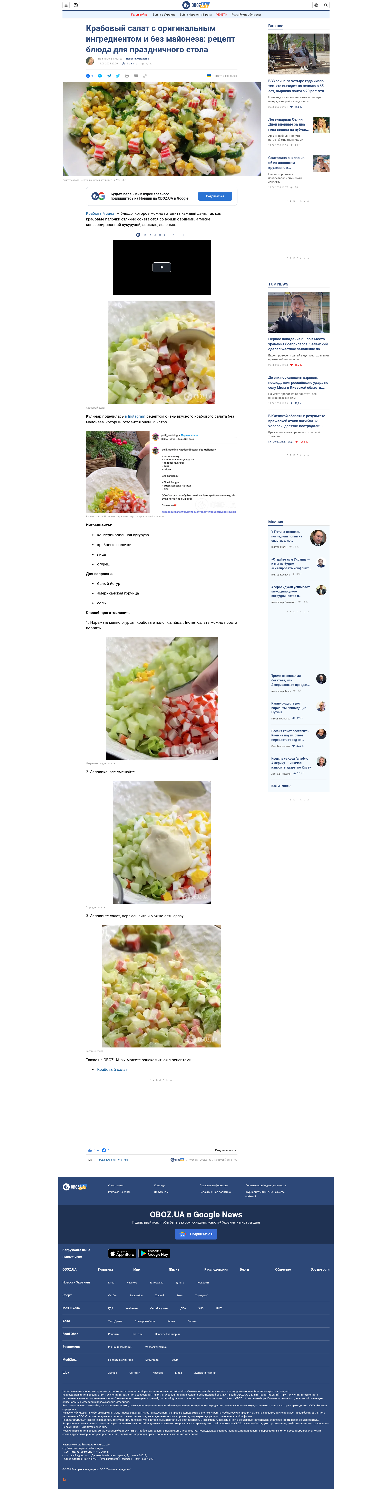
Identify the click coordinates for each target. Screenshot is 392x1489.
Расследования (216, 1269)
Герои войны (139, 14)
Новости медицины (120, 1359)
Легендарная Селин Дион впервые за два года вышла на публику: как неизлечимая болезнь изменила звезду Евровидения (289, 124)
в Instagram (135, 416)
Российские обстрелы (246, 14)
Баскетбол (136, 1295)
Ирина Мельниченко (110, 58)
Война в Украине (164, 14)
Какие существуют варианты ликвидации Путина (288, 707)
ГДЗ (110, 1308)
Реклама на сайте (119, 1191)
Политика (105, 1269)
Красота (158, 1372)
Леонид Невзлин (281, 773)
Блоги (244, 1269)
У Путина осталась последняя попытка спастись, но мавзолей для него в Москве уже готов (287, 536)
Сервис (192, 1321)
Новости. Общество (137, 58)
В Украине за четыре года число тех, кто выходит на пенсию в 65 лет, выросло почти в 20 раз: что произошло (296, 86)
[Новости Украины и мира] (177, 1160)
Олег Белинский (280, 746)
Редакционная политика (113, 1159)
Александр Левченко (283, 602)
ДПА (183, 1308)
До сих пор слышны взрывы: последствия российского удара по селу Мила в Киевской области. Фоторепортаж (298, 382)
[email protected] (109, 1458)
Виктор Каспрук (280, 574)
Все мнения (279, 786)
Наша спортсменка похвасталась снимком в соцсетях (285, 178)
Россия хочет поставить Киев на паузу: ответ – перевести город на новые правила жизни (289, 735)
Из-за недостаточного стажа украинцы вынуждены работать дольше (294, 99)
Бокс (180, 1295)
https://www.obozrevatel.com (197, 1391)
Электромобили (145, 1321)
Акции (171, 1321)
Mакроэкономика (156, 1347)
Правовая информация (214, 1185)
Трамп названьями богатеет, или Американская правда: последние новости (289, 680)
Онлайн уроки (159, 1308)
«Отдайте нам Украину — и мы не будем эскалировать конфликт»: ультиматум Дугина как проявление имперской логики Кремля (291, 564)
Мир (136, 1269)
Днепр (180, 1282)
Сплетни (134, 1372)
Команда (159, 1185)
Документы (161, 1191)
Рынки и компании (120, 1347)
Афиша (112, 1372)
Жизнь (174, 1269)
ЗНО (201, 1308)
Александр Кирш (281, 691)
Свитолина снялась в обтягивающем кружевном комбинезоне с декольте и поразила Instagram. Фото (286, 163)
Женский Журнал (205, 1372)
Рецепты (113, 1334)
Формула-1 (201, 1295)
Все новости (320, 1269)
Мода (178, 1372)
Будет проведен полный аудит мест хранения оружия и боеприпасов (298, 357)
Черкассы (202, 1282)
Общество (283, 1269)
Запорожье (156, 1282)
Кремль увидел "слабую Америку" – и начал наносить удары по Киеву (291, 763)
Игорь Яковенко (280, 718)
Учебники (132, 1308)
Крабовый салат (101, 213)
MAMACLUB (152, 1359)
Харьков (132, 1282)
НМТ (219, 1308)
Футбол (112, 1295)
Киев (111, 1282)
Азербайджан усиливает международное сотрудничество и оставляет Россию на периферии (290, 591)
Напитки (137, 1334)
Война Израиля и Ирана (196, 14)
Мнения (275, 521)
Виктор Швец (278, 547)
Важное (275, 25)
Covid (175, 1359)
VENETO (221, 14)
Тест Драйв (115, 1321)
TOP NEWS (278, 284)
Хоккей (159, 1295)
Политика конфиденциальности (265, 1185)
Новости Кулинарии (167, 1334)
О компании (116, 1185)
